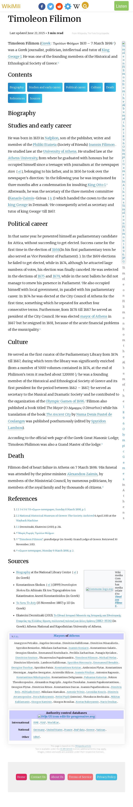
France (68, 729)
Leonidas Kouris (96, 692)
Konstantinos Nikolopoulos (33, 677)
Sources (35, 98)
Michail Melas (107, 657)
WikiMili (11, 6)
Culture (96, 87)
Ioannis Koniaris (79, 648)
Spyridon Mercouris (80, 662)
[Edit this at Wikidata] (66, 716)
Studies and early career (45, 87)
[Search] (85, 5)
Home (21, 777)
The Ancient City (58, 414)
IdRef (36, 737)
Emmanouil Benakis (105, 662)
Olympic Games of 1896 (65, 401)
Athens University (22, 158)
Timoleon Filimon (118, 601)
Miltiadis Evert (31, 692)
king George (18, 205)
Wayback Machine (27, 520)
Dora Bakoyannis (43, 696)
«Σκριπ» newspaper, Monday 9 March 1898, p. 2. (46, 550)
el (19, 171)
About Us (57, 777)
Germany (39, 729)
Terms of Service (80, 777)
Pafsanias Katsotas (95, 677)
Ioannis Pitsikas (84, 672)
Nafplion (52, 138)
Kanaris (15, 198)
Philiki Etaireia (45, 145)
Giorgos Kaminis (41, 701)
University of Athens (60, 151)
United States (54, 729)
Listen (121, 6)
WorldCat (53, 722)
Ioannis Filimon (102, 145)
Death (110, 87)
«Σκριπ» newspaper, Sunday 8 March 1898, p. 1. (58, 509)
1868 (56, 250)
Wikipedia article (83, 745)
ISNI (35, 722)
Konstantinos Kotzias (68, 667)
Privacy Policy (106, 777)
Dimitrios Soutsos (26, 657)
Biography (17, 87)
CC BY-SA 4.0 (66, 748)
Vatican (100, 729)
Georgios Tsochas (22, 667)
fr (51, 198)
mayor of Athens (93, 316)
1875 (41, 276)
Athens (74, 635)
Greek (46, 43)
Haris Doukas (108, 701)
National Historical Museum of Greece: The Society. (51, 515)
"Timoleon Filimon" (30, 539)
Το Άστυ (26, 603)
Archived (88, 515)
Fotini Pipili (63, 696)
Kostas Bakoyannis (87, 701)
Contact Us (38, 777)
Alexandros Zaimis (82, 474)
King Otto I (96, 185)
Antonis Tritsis (76, 692)
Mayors (59, 635)
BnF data (79, 729)
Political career (76, 87)
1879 (56, 276)
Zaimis (28, 198)
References (17, 98)
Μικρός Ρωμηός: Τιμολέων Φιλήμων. (36, 533)
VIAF (43, 722)
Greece (90, 729)
